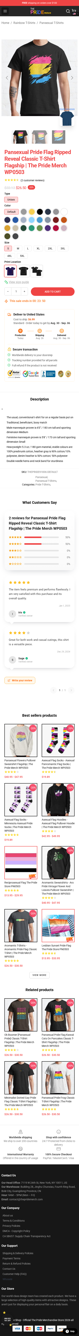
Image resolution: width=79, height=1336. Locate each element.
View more (40, 975)
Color (7, 205)
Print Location (12, 261)
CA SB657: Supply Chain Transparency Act (27, 1236)
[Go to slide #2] (39, 137)
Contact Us (9, 1268)
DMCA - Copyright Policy (16, 1231)
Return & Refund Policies (16, 1263)
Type (7, 193)
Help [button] (72, 1331)
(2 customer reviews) (32, 180)
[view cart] (74, 11)
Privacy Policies (11, 1225)
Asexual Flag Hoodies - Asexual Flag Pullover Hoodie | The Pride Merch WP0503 (58, 823)
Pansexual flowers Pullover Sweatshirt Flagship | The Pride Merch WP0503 (20, 764)
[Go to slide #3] (58, 137)
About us (8, 1215)
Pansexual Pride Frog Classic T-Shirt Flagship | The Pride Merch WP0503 (58, 1101)
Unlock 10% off (7, 1320)
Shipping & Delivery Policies (18, 1253)
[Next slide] (72, 78)
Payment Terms (11, 1258)
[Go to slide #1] (20, 137)
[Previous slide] (7, 78)
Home (5, 23)
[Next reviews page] (71, 690)
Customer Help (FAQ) (15, 1273)
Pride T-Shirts (42, 484)
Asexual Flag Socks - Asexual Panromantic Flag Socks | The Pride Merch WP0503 (58, 764)
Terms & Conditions (14, 1220)
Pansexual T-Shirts (52, 23)
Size (6, 242)
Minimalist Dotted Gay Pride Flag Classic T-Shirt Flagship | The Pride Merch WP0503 (20, 1101)
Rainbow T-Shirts (24, 23)
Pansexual (41, 477)
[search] (68, 11)
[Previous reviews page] (53, 690)
